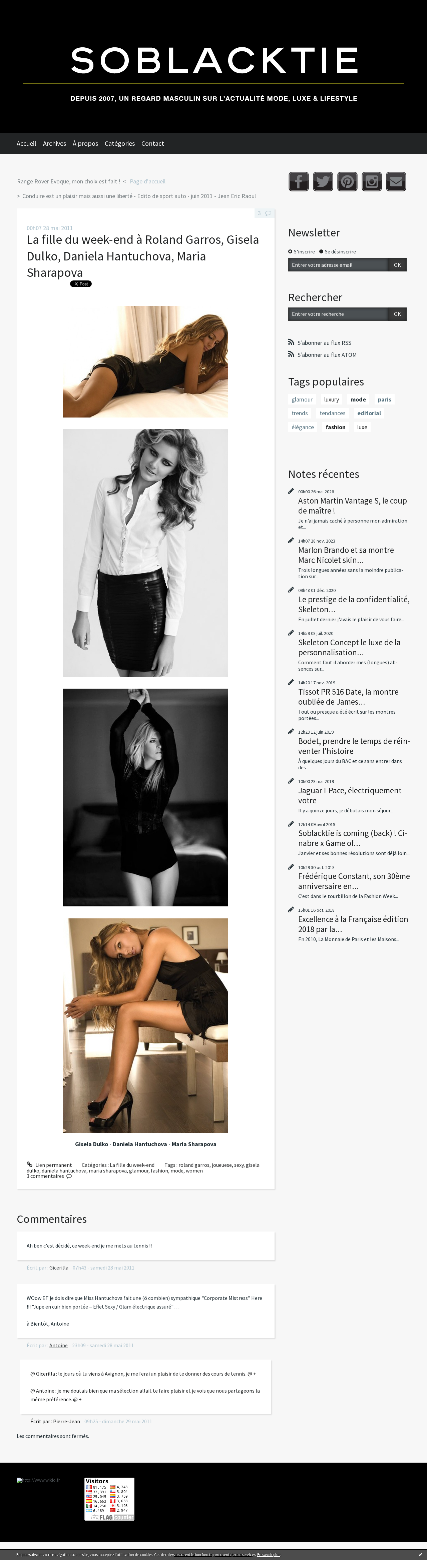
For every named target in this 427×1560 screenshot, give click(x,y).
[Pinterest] (347, 181)
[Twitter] (323, 181)
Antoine (58, 1345)
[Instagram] (372, 181)
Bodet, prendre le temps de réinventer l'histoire (354, 746)
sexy (239, 1164)
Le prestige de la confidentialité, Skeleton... (354, 604)
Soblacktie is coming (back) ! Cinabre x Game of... (353, 838)
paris (384, 399)
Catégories (120, 143)
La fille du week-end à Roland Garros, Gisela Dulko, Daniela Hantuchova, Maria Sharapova (143, 255)
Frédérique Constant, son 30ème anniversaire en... (354, 881)
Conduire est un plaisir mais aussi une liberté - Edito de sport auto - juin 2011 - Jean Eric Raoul (139, 196)
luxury (331, 399)
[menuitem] (30, 143)
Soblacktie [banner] (213, 66)
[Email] (396, 181)
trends (300, 413)
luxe (362, 427)
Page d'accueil (147, 181)
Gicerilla (58, 1267)
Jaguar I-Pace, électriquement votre (350, 795)
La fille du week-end (132, 1164)
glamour (138, 1170)
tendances (333, 413)
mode (176, 1170)
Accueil (26, 143)
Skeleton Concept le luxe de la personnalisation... (349, 647)
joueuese (222, 1164)
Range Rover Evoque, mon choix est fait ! (68, 181)
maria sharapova (108, 1170)
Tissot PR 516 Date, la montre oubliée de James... (348, 696)
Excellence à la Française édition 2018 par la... (353, 924)
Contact (152, 143)
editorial (369, 413)
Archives (54, 143)
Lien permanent (53, 1164)
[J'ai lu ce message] (420, 1554)
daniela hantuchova (64, 1170)
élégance (303, 427)
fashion (159, 1170)
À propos (85, 143)
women (194, 1170)
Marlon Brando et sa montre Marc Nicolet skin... (346, 555)
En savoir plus (268, 1554)
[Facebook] (299, 181)
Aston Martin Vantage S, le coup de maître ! (352, 505)
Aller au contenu (22, 6)
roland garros (193, 1164)
